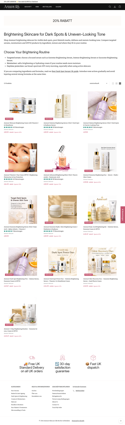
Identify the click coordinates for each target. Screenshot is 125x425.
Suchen (34, 391)
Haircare (14, 402)
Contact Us (55, 405)
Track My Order (57, 407)
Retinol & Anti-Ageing (18, 393)
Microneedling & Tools (18, 410)
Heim (37, 6)
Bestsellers (47, 6)
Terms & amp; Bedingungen (61, 399)
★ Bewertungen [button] (123, 215)
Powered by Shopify (78, 421)
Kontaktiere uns (37, 396)
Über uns (34, 393)
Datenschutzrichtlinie (59, 393)
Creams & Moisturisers (18, 399)
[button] (8, 127)
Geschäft (28, 6)
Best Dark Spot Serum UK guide (65, 71)
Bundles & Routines (17, 405)
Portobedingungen (58, 391)
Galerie (58, 6)
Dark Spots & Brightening (19, 396)
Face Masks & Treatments (19, 407)
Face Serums (15, 391)
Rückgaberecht (57, 396)
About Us (55, 402)
